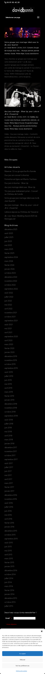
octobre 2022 (10, 284)
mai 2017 (8, 475)
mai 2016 (8, 515)
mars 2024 (8, 261)
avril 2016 (8, 518)
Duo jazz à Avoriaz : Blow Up (16, 183)
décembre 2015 (10, 530)
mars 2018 (8, 439)
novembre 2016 (10, 499)
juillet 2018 (8, 423)
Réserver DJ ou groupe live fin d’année (20, 171)
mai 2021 (8, 328)
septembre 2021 (11, 320)
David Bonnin (11, 48)
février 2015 (9, 562)
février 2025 (9, 253)
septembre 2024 (11, 257)
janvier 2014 (9, 594)
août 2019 (8, 372)
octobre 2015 (10, 534)
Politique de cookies (21, 671)
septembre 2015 (11, 538)
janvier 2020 (9, 352)
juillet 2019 (8, 376)
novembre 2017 (10, 451)
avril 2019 (8, 388)
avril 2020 (8, 340)
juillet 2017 (8, 467)
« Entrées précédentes (13, 156)
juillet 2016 (8, 507)
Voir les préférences (22, 665)
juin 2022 (8, 300)
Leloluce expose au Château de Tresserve (21, 212)
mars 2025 (8, 249)
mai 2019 (8, 384)
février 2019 (9, 396)
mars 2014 (8, 586)
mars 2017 (8, 483)
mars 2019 (8, 392)
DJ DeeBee (31, 117)
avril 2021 (8, 332)
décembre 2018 (10, 403)
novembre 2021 (10, 312)
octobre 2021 (10, 316)
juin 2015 (8, 546)
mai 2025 (8, 245)
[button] (42, 631)
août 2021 (8, 324)
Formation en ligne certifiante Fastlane (20, 179)
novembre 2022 (10, 281)
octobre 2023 (10, 273)
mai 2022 (8, 304)
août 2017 (8, 463)
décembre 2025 (10, 229)
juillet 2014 (8, 578)
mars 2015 (8, 558)
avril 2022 (8, 308)
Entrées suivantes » (33, 156)
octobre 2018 (10, 411)
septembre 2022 (11, 288)
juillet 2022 (8, 296)
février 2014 (9, 590)
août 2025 (8, 233)
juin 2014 (8, 582)
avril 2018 (8, 435)
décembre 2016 (10, 495)
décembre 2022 (10, 277)
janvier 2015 (9, 566)
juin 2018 (8, 427)
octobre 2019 (10, 364)
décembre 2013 (10, 598)
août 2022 (8, 292)
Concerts (30, 48)
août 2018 (8, 419)
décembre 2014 (10, 570)
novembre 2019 (10, 360)
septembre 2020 (11, 336)
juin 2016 (8, 511)
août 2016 (8, 503)
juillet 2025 (8, 237)
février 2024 (9, 265)
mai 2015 (8, 550)
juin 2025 (8, 241)
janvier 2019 (9, 400)
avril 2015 (8, 554)
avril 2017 (8, 479)
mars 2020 (8, 344)
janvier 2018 (9, 443)
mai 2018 (8, 431)
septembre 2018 (11, 415)
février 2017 (9, 487)
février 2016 (9, 522)
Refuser (22, 659)
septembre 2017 (10, 459)
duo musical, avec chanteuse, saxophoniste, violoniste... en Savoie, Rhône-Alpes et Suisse (21, 120)
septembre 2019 (11, 368)
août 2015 (8, 542)
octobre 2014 (10, 574)
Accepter (22, 653)
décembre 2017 (10, 447)
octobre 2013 (10, 602)
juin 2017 (7, 471)
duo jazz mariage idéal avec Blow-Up (19, 187)
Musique (24, 51)
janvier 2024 (9, 269)
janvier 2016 (9, 526)
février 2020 (9, 348)
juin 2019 (8, 380)
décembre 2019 (10, 356)
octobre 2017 (9, 455)
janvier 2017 (9, 491)
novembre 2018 (10, 407)
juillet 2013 (8, 606)
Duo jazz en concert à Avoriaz (16, 175)
